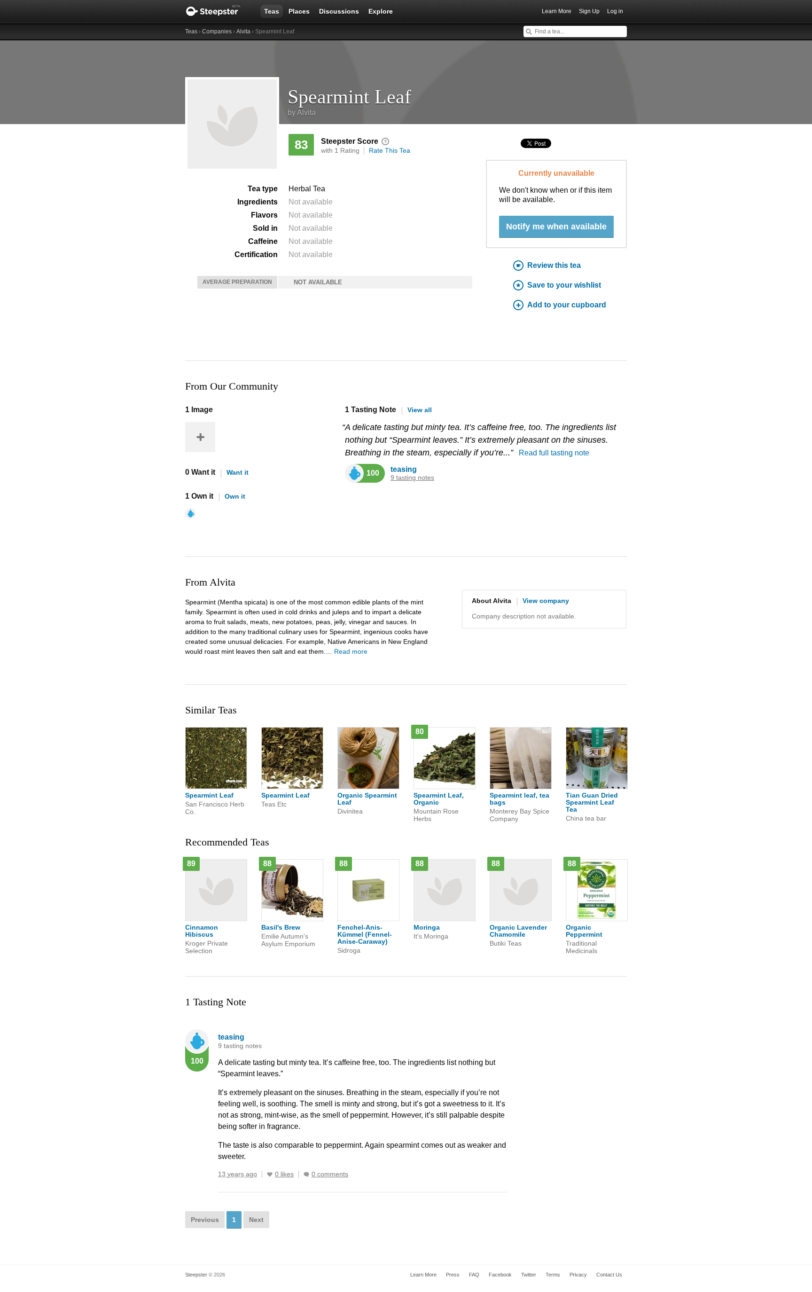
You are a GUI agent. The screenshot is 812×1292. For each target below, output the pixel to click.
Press (453, 1274)
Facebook (500, 1274)
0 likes (284, 1174)
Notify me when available (556, 226)
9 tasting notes (412, 477)
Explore (380, 11)
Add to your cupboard (566, 305)
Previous (205, 1219)
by (302, 113)
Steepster (218, 11)
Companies (217, 31)
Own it (235, 496)
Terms (553, 1274)
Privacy (578, 1274)
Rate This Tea (389, 150)
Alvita (243, 31)
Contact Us (609, 1274)
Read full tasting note (554, 453)
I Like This (270, 1174)
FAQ (474, 1274)
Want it (237, 472)
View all (419, 410)
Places (299, 11)
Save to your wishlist (564, 285)
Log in (615, 11)
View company (546, 600)
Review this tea (554, 265)
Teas (271, 11)
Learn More (556, 11)
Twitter (528, 1274)
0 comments (330, 1174)
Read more (350, 651)
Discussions (339, 11)
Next (256, 1219)
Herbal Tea (307, 189)
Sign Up (589, 11)
